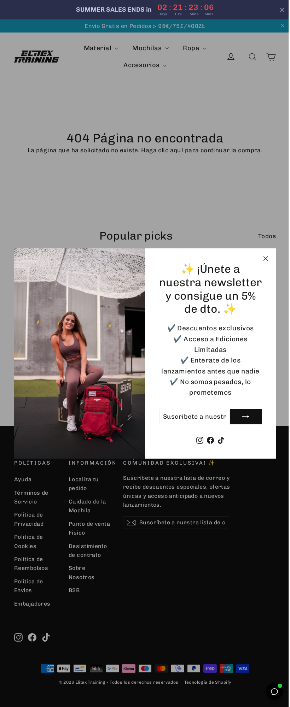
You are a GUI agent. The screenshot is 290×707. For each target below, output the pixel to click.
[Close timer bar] (282, 10)
